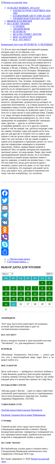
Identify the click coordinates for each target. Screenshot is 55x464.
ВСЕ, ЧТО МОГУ (22, 39)
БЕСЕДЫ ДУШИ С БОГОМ (27, 34)
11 (13, 293)
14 (35, 293)
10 (6, 293)
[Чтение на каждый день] (14, 2)
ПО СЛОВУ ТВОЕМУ (18, 23)
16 (49, 293)
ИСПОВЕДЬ (19, 31)
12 (21, 293)
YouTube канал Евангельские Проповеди (21, 410)
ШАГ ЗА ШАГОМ (22, 37)
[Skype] (27, 244)
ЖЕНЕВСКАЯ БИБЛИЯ (19, 21)
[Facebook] (27, 193)
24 (6, 304)
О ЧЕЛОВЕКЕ (45, 44)
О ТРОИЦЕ (19, 26)
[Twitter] (27, 200)
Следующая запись (18, 261)
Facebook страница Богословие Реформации (23, 415)
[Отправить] (27, 251)
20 (28, 299)
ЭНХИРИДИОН (21, 29)
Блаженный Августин (12, 44)
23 (49, 299)
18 (13, 299)
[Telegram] (27, 215)
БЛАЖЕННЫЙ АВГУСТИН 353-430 (31, 15)
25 (13, 304)
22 (42, 299)
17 (6, 299)
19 (21, 299)
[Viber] (27, 237)
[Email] (27, 208)
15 (42, 293)
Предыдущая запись (18, 259)
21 (35, 299)
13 (28, 293)
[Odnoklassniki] (27, 229)
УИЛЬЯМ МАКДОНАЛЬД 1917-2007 (32, 18)
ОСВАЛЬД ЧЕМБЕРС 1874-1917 (23, 8)
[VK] (27, 222)
